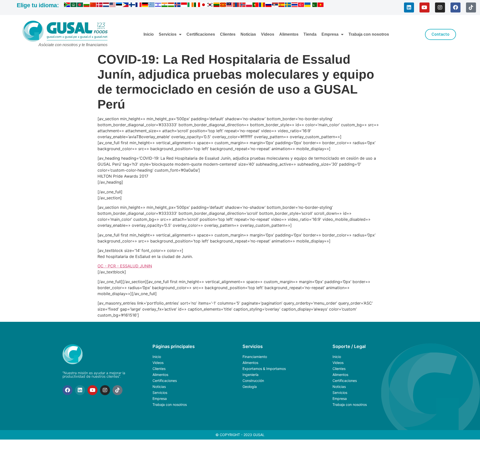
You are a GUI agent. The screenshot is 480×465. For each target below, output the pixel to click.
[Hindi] (165, 5)
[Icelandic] (177, 5)
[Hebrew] (158, 5)
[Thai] (295, 5)
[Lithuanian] (217, 5)
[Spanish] (281, 5)
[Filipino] (125, 5)
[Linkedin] (409, 7)
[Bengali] (80, 5)
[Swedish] (288, 5)
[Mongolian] (236, 5)
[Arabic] (73, 5)
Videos (267, 34)
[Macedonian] (223, 5)
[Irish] (191, 5)
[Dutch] (106, 5)
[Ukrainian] (307, 5)
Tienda (310, 34)
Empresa (330, 34)
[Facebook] (455, 7)
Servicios (167, 34)
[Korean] (210, 5)
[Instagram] (440, 7)
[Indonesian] (184, 5)
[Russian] (269, 5)
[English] (113, 5)
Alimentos (288, 34)
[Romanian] (262, 5)
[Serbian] (275, 5)
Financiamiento (254, 356)
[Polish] (249, 5)
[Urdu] (314, 5)
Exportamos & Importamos (264, 368)
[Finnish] (132, 5)
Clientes (228, 34)
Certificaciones (200, 34)
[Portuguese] (255, 5)
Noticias (248, 34)
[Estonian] (119, 5)
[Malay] (229, 5)
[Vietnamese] (321, 5)
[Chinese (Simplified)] (93, 5)
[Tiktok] (471, 7)
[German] (145, 5)
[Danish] (99, 5)
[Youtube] (425, 7)
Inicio (149, 34)
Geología (249, 386)
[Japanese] (203, 5)
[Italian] (197, 5)
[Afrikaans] (67, 5)
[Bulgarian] (87, 5)
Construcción (253, 380)
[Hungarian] (171, 5)
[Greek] (151, 5)
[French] (139, 5)
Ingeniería (250, 374)
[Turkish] (301, 5)
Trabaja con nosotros (368, 34)
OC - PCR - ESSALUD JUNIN (125, 265)
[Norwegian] (243, 5)
